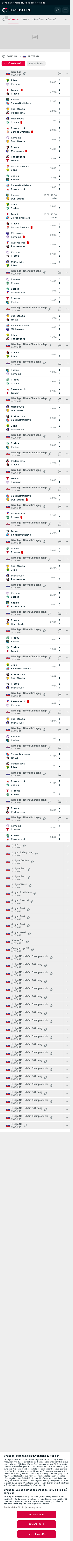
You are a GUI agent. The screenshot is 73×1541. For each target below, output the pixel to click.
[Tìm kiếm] (58, 10)
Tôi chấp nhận (36, 1514)
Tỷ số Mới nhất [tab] (13, 63)
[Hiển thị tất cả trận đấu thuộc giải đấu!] (67, 846)
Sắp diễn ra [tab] (36, 63)
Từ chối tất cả (37, 1524)
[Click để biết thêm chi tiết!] (35, 82)
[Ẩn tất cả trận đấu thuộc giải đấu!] (67, 73)
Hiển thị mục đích (36, 1534)
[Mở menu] (65, 10)
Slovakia (34, 56)
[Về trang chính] (19, 10)
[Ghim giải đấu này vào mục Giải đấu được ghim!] (24, 73)
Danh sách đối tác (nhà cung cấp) (22, 1507)
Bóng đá (12, 56)
